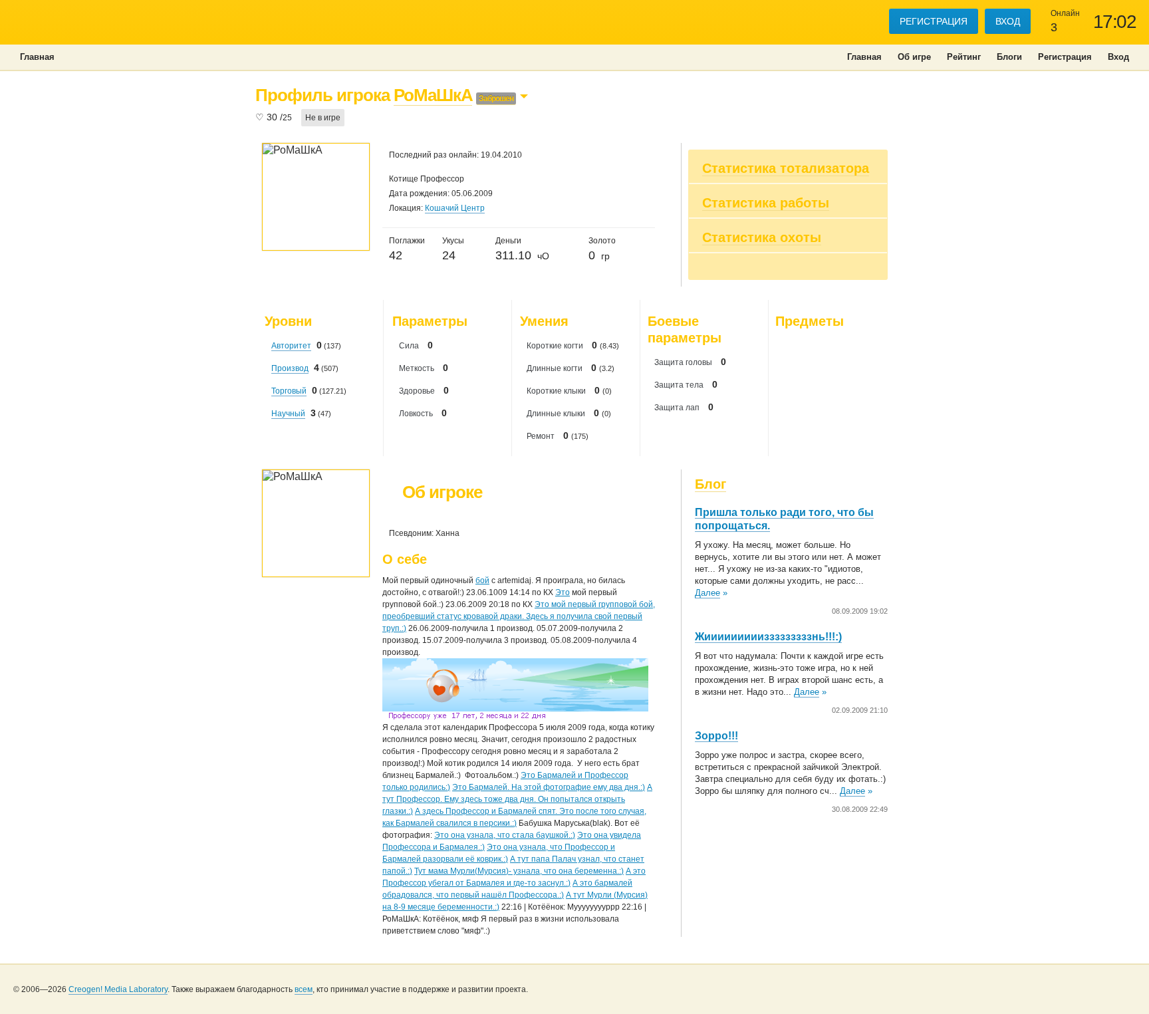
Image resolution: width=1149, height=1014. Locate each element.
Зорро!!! (716, 735)
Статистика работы (765, 202)
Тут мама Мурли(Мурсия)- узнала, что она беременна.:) (519, 871)
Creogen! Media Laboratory (118, 989)
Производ (290, 368)
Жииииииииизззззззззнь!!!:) (768, 636)
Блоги (1009, 57)
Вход (1007, 21)
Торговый (289, 391)
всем (304, 989)
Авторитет (291, 345)
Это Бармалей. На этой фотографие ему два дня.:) (548, 787)
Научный (288, 413)
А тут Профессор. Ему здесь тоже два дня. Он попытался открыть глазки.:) (517, 799)
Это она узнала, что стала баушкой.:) (504, 835)
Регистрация (933, 21)
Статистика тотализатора (785, 168)
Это (562, 592)
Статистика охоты (761, 237)
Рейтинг (964, 57)
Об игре (914, 57)
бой (482, 580)
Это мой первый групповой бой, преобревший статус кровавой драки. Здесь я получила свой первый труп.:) (518, 616)
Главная (864, 57)
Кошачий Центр (455, 208)
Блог (710, 484)
